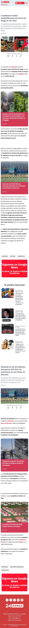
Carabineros (21, 256)
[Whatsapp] (8, 56)
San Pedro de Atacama (17, 567)
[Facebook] (12, 56)
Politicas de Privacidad (14, 620)
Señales (20, 3)
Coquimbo (5, 256)
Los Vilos (12, 256)
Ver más (4, 124)
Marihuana (5, 567)
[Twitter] (16, 56)
